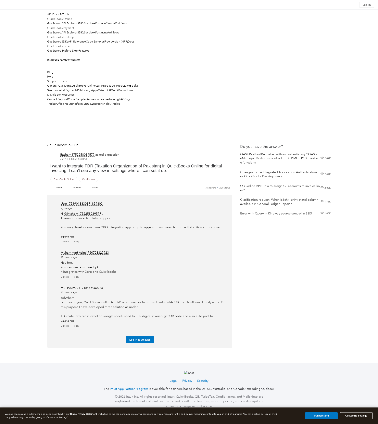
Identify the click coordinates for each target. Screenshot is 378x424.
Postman (100, 23)
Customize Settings (356, 415)
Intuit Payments (67, 90)
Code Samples (95, 41)
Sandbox (89, 23)
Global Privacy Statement (83, 414)
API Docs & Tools (58, 14)
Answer (77, 187)
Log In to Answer (139, 339)
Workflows (120, 23)
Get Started (54, 23)
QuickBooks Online (83, 85)
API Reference (77, 41)
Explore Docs (70, 50)
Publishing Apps (87, 90)
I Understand (321, 415)
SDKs (80, 23)
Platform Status (81, 103)
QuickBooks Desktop (109, 85)
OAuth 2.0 (104, 90)
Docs (131, 41)
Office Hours (64, 103)
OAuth (110, 23)
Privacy (187, 380)
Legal (174, 380)
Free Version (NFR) (116, 41)
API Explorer (69, 23)
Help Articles (112, 103)
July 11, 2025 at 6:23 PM (73, 159)
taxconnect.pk (89, 267)
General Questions (59, 85)
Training (114, 99)
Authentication (71, 59)
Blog (50, 72)
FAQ (122, 99)
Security (202, 380)
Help (50, 76)
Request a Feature (97, 99)
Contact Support (57, 99)
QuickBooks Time (122, 90)
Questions (97, 103)
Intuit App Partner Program (129, 389)
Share (95, 187)
